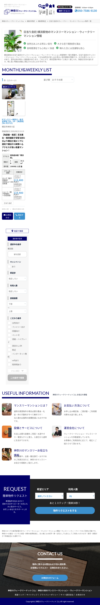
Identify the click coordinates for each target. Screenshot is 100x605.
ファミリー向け (18, 327)
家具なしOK (17, 345)
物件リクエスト (65, 11)
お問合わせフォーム (50, 577)
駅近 (14, 349)
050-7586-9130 (87, 11)
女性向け (16, 323)
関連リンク (19, 594)
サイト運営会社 (67, 594)
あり (13, 266)
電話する (20, 216)
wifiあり (15, 360)
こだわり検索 (50, 12)
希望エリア (43, 489)
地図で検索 (18, 231)
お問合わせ (8, 216)
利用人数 (73, 489)
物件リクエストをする (65, 510)
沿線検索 (43, 12)
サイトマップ (32, 594)
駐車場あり (16, 364)
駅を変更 (17, 254)
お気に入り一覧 (65, 7)
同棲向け (16, 331)
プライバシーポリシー (49, 594)
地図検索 (47, 12)
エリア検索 (40, 12)
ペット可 (16, 335)
